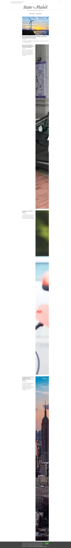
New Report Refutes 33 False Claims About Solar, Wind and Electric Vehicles (34, 37)
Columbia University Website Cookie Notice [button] (40, 546)
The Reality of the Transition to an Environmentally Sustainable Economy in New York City (28, 379)
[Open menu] (59, 1)
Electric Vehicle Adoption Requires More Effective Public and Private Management (28, 46)
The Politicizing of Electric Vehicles (27, 212)
